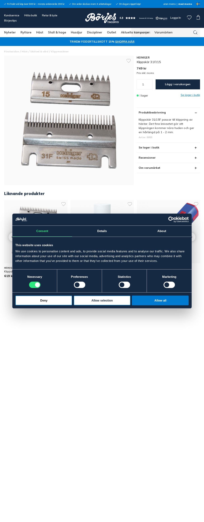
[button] (143, 18)
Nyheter (10, 32)
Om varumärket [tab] (149, 168)
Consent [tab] (42, 231)
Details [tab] (102, 231)
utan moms (169, 4)
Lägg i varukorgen (177, 84)
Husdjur (76, 32)
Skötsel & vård (39, 51)
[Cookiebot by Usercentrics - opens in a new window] (171, 219)
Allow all (160, 300)
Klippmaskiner (60, 51)
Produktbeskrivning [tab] (152, 112)
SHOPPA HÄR (124, 41)
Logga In (175, 17)
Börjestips (10, 20)
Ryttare (26, 32)
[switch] (79, 285)
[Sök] (195, 32)
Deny (43, 300)
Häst (39, 32)
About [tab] (161, 231)
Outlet (111, 32)
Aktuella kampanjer (135, 32)
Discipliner (94, 32)
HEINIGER (143, 57)
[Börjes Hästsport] (102, 18)
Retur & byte (49, 15)
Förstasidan (11, 51)
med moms (185, 4)
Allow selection (102, 300)
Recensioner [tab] (147, 157)
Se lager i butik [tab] (149, 147)
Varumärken (163, 32)
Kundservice (11, 15)
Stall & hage (57, 32)
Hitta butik (30, 15)
